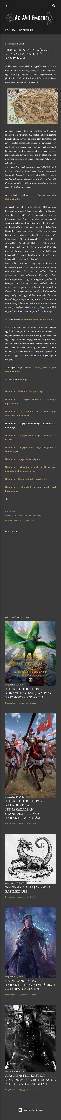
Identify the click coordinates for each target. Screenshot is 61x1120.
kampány (36, 515)
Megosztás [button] (10, 511)
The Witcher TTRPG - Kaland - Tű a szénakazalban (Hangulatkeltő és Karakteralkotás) (23, 809)
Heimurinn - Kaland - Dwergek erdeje (24, 391)
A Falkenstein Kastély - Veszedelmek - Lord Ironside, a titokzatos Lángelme (30, 1079)
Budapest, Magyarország (22, 520)
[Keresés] (54, 5)
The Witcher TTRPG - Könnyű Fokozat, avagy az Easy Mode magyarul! (28, 693)
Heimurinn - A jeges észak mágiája (22, 459)
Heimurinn (19, 515)
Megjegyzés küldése (27, 703)
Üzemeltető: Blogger (33, 1110)
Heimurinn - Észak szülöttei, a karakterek (26, 479)
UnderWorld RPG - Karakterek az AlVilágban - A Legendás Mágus (30, 985)
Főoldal (11, 30)
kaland (28, 515)
